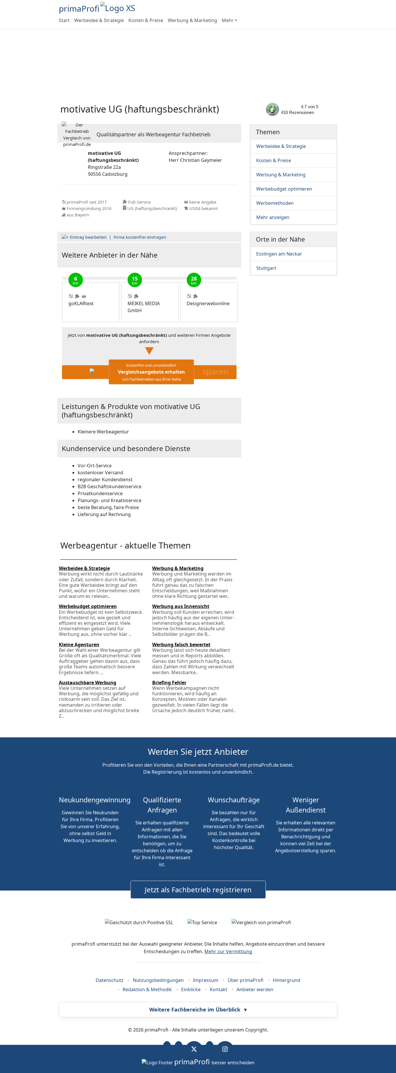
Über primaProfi (246, 980)
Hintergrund (286, 980)
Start (64, 20)
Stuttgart (266, 268)
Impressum (205, 980)
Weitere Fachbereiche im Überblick (198, 1009)
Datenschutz (109, 980)
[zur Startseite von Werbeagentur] (207, 255)
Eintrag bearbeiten (88, 237)
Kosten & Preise (145, 20)
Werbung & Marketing (192, 20)
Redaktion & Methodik (147, 989)
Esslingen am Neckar (279, 254)
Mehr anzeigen (272, 217)
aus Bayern (78, 215)
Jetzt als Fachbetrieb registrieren (198, 889)
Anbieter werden (255, 989)
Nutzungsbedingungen (158, 980)
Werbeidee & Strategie (99, 20)
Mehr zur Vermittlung (228, 951)
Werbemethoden (275, 203)
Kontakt (218, 989)
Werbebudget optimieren (284, 189)
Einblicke (191, 989)
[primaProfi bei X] (194, 1049)
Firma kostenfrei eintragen (140, 237)
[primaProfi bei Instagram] (225, 1049)
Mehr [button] (228, 20)
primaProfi (79, 8)
